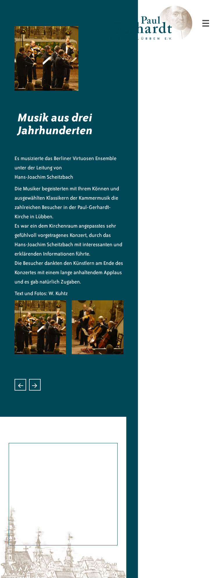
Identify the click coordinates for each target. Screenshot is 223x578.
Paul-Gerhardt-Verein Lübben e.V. (180, 10)
